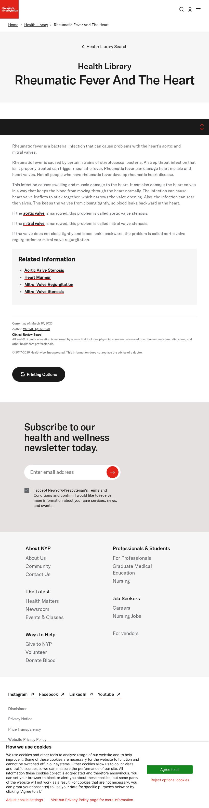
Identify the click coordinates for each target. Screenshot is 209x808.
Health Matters (42, 601)
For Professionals (132, 558)
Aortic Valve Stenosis (44, 270)
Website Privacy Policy (27, 739)
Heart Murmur (37, 277)
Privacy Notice (20, 718)
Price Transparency (24, 729)
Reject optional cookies (170, 780)
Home (13, 24)
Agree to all (169, 769)
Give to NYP (38, 644)
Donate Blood (40, 660)
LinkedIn (81, 695)
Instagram (21, 695)
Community (37, 566)
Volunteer (36, 652)
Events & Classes (44, 617)
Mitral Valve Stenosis (44, 291)
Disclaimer (17, 708)
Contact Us (37, 574)
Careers (121, 608)
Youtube (109, 695)
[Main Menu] (198, 9)
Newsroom (37, 609)
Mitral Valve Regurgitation (48, 284)
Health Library (36, 24)
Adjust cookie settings (24, 800)
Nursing (121, 581)
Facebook (52, 695)
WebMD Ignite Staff (36, 329)
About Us (35, 558)
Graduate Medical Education (132, 569)
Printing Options (42, 374)
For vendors (126, 633)
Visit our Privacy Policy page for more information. (92, 800)
